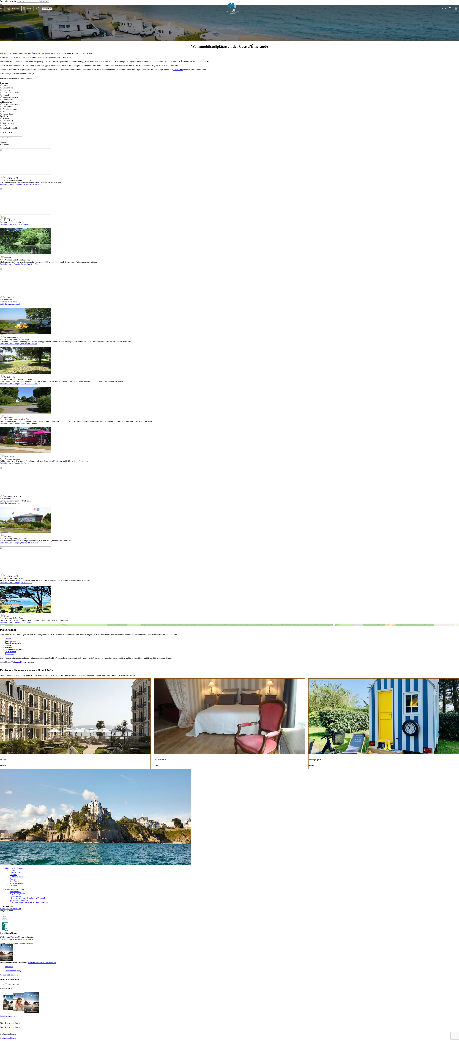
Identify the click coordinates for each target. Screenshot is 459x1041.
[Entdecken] (450, 8)
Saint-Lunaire (8, 100)
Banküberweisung (10, 109)
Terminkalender (15, 896)
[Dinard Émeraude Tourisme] (233, 14)
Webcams (26, 8)
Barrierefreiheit (15, 892)
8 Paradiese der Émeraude (14, 868)
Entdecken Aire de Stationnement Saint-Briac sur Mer (20, 185)
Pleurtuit (6, 95)
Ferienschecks (8, 114)
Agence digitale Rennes (9, 975)
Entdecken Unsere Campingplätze (384, 724)
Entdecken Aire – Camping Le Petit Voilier (16, 583)
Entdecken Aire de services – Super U (14, 224)
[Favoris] (37, 8)
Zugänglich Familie (10, 128)
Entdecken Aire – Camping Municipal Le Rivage (18, 344)
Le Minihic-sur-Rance (11, 93)
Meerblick (7, 118)
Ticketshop (12, 8)
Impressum (9, 967)
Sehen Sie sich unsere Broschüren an (42, 963)
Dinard (5, 85)
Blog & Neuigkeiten (17, 894)
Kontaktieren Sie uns (8, 943)
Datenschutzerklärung (24, 943)
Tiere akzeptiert (8, 123)
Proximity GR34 (9, 121)
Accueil (3, 53)
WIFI (5, 126)
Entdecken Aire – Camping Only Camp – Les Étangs (20, 384)
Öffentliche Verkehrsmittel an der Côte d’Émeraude (29, 902)
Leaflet (456, 625)
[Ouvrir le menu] (456, 8)
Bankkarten (7, 107)
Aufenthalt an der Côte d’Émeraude (26, 53)
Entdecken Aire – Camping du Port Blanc (15, 622)
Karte (229, 625)
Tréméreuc (9, 654)
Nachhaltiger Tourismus (19, 900)
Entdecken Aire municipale (10, 304)
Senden (3, 142)
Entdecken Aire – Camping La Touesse (15, 463)
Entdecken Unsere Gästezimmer (229, 724)
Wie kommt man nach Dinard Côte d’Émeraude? (28, 898)
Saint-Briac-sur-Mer (10, 97)
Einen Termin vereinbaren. (10, 1027)
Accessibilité (47, 9)
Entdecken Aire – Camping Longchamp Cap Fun (18, 423)
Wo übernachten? (48, 53)
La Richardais (8, 88)
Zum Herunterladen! (7, 1016)
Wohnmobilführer (18, 662)
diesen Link (178, 70)
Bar (4, 111)
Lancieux (6, 90)
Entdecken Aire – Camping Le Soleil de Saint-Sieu (19, 264)
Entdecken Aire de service (10, 503)
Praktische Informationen (14, 889)
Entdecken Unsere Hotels (75, 724)
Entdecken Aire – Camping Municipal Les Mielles (19, 543)
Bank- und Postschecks (11, 104)
